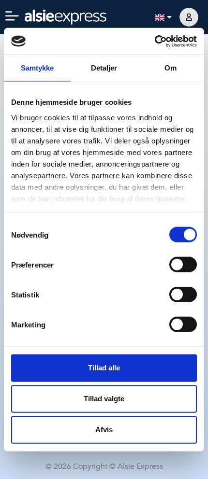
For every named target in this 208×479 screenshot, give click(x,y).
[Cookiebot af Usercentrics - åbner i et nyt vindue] (154, 41)
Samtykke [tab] (37, 68)
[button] (12, 17)
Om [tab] (170, 68)
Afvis (104, 429)
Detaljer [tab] (104, 68)
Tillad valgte (104, 398)
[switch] (183, 264)
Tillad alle (104, 368)
